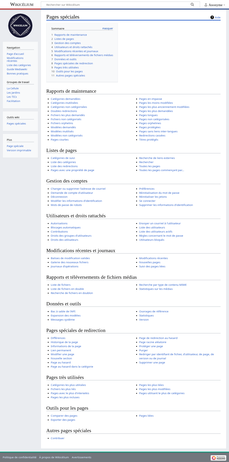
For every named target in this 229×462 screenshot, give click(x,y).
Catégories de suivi (63, 158)
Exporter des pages (63, 419)
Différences (58, 338)
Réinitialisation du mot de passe (159, 192)
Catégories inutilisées (64, 102)
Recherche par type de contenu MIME (163, 284)
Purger (143, 350)
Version (144, 319)
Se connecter (147, 201)
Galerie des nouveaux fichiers (69, 262)
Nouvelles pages (149, 262)
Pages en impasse (150, 99)
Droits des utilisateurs (64, 239)
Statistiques (146, 315)
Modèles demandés (63, 127)
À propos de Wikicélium (54, 457)
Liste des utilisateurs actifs (155, 231)
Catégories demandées (65, 99)
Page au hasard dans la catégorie (72, 366)
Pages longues (148, 115)
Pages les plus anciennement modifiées (164, 107)
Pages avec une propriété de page (72, 170)
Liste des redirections (64, 166)
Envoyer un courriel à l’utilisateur (160, 223)
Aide (218, 17)
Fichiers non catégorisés (66, 119)
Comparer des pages (64, 415)
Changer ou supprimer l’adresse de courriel (78, 188)
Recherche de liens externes (157, 158)
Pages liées (146, 415)
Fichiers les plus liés (63, 389)
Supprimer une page (152, 362)
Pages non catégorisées (154, 119)
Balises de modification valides (70, 258)
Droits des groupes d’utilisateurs (71, 235)
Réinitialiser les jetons (153, 196)
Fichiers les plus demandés (68, 115)
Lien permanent (61, 350)
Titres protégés (148, 139)
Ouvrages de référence (154, 311)
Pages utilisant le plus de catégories (161, 393)
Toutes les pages (149, 166)
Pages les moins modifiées (156, 102)
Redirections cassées (152, 135)
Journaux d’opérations (64, 266)
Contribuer (57, 438)
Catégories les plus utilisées (68, 385)
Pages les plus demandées (156, 111)
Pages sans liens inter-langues (158, 131)
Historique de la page (64, 342)
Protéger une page (151, 346)
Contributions (59, 231)
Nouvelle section (61, 358)
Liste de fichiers (60, 284)
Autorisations (59, 223)
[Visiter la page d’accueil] (20, 25)
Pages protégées (149, 127)
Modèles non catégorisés (66, 135)
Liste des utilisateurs (152, 227)
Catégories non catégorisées (69, 107)
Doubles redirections (64, 111)
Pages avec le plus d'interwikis (70, 393)
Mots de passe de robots (66, 205)
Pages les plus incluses (65, 397)
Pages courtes (60, 139)
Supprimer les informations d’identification (166, 205)
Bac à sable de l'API (63, 311)
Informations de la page (66, 346)
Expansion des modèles (66, 315)
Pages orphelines (150, 123)
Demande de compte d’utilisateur (72, 192)
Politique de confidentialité (19, 457)
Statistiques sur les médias (156, 289)
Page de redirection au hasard (158, 338)
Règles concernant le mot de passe (161, 235)
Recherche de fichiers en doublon (72, 293)
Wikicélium (21, 4)
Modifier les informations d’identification (76, 201)
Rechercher (146, 162)
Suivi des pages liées (152, 266)
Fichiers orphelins (62, 123)
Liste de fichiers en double (67, 289)
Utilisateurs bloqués (151, 239)
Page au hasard (61, 362)
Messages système (63, 319)
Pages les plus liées (151, 385)
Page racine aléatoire (152, 342)
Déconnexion (59, 196)
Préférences (146, 188)
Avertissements (81, 457)
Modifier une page (62, 354)
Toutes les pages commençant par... (161, 170)
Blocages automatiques (66, 227)
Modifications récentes (153, 258)
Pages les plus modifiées (154, 389)
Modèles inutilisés (62, 131)
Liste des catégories (63, 162)
